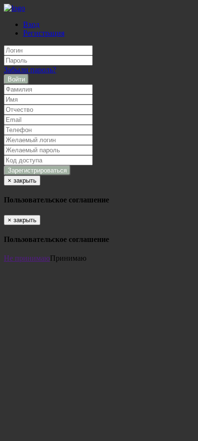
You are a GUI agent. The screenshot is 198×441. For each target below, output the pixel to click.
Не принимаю (27, 258)
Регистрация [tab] (43, 33)
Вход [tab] (31, 24)
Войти (16, 79)
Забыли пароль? (30, 70)
